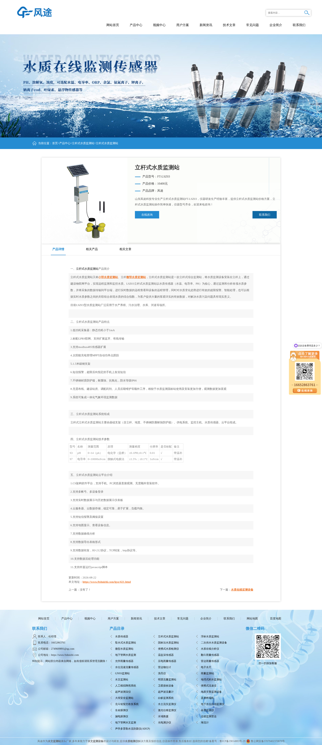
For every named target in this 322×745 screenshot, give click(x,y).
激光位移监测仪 (167, 710)
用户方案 (113, 618)
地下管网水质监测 (125, 655)
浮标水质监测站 (210, 636)
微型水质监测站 (136, 277)
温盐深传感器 (166, 655)
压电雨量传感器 (167, 661)
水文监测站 (121, 679)
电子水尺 (206, 667)
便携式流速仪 (209, 685)
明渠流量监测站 (167, 679)
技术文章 (159, 618)
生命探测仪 (121, 710)
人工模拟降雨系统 (125, 685)
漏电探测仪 (121, 716)
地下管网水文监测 (125, 722)
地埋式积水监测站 (211, 679)
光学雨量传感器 (124, 661)
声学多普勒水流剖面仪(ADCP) (132, 728)
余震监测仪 (207, 710)
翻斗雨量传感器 (210, 655)
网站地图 (252, 618)
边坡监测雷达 (209, 716)
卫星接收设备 (166, 685)
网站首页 (112, 25)
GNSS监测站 (122, 673)
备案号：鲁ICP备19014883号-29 (227, 741)
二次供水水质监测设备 (214, 642)
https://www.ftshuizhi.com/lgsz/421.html (107, 581)
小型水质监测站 (108, 277)
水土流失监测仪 (167, 704)
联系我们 (264, 214)
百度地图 (275, 618)
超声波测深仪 (123, 691)
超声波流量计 (166, 691)
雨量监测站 (207, 673)
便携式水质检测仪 (168, 648)
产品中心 (136, 25)
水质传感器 (121, 636)
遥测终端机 (207, 698)
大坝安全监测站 (124, 698)
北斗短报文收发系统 (127, 704)
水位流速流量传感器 (127, 667)
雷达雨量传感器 (210, 661)
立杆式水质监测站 (83, 143)
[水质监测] (34, 12)
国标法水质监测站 (168, 642)
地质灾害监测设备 (211, 691)
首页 (55, 143)
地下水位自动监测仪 (212, 704)
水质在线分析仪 (210, 648)
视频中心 (90, 618)
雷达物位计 (164, 667)
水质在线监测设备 (242, 589)
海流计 (205, 722)
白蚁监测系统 (166, 698)
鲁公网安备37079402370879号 (268, 741)
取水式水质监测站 (125, 642)
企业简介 (205, 618)
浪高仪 (162, 673)
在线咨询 (147, 214)
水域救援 (163, 716)
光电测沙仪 (164, 722)
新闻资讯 (136, 618)
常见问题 (182, 618)
